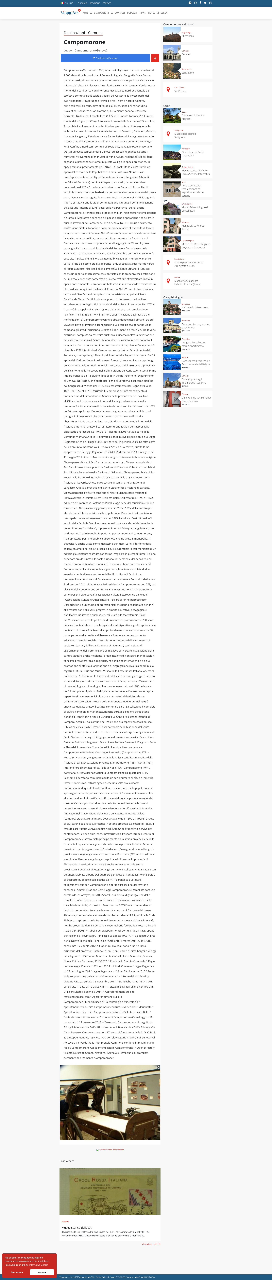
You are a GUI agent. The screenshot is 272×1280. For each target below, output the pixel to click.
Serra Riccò (186, 69)
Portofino (186, 339)
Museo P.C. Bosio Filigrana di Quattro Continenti (196, 245)
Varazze (185, 357)
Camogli (185, 375)
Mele (184, 182)
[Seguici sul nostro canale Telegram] (190, 3)
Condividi (106, 58)
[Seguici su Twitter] (205, 3)
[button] (68, 3)
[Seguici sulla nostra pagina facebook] (200, 3)
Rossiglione (179, 259)
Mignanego (186, 32)
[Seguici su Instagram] (210, 3)
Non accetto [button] (17, 1272)
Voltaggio (186, 148)
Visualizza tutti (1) (151, 1244)
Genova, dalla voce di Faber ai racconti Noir (196, 399)
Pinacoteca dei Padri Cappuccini (193, 153)
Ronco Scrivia (187, 167)
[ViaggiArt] (71, 12)
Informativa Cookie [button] (38, 1265)
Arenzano (186, 320)
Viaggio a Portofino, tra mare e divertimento (194, 344)
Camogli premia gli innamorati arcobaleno (194, 381)
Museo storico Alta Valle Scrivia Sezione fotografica (196, 172)
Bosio (184, 112)
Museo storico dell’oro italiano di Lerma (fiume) (187, 282)
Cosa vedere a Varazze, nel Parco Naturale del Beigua (196, 362)
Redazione (95, 3)
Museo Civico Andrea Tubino (193, 227)
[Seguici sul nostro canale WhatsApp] (195, 3)
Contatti (107, 3)
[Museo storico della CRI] (110, 1191)
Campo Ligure (188, 240)
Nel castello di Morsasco (195, 307)
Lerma (177, 277)
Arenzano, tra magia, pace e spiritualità (196, 325)
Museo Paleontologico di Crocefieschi (195, 209)
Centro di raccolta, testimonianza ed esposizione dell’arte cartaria (193, 190)
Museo (65, 1221)
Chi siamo (82, 3)
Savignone (178, 130)
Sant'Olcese (179, 87)
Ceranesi (185, 50)
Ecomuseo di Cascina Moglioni (193, 117)
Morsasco (186, 304)
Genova (185, 394)
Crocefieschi (187, 204)
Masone (185, 222)
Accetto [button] (42, 1272)
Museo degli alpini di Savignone (185, 135)
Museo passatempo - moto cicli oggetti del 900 (188, 264)
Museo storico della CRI (77, 1228)
